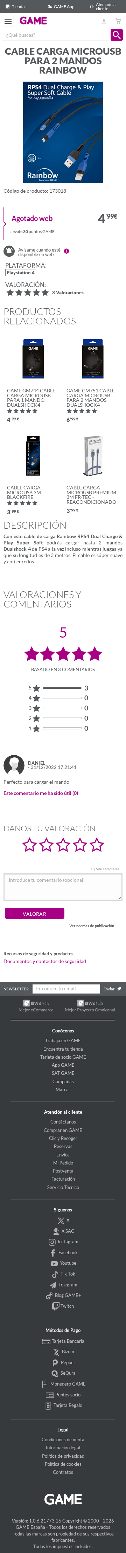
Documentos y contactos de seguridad (45, 961)
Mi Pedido (63, 1163)
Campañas (63, 1081)
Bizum (67, 1351)
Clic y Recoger (63, 1138)
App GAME (63, 1065)
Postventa (63, 1171)
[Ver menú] (8, 21)
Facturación (63, 1179)
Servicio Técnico (63, 1187)
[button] (117, 35)
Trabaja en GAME (63, 1040)
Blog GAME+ (67, 1295)
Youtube (67, 1263)
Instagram (67, 1241)
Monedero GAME (67, 1384)
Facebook (67, 1252)
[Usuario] (104, 21)
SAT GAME (63, 1073)
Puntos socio (67, 1394)
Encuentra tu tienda (63, 1049)
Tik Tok (67, 1274)
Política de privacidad (63, 1456)
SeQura (67, 1373)
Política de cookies (63, 1464)
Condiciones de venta (63, 1439)
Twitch (66, 1306)
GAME (33, 20)
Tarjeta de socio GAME (63, 1057)
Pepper (67, 1362)
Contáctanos (63, 1122)
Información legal (63, 1447)
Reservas (63, 1146)
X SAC (67, 1231)
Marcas (63, 1089)
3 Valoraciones (68, 293)
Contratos (63, 1472)
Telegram (67, 1284)
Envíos (63, 1154)
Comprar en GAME (63, 1130)
